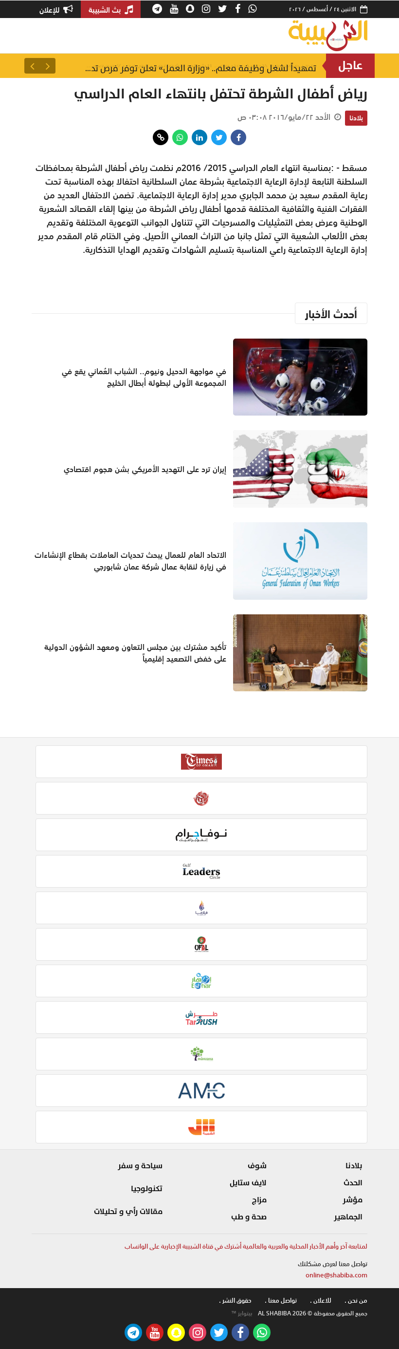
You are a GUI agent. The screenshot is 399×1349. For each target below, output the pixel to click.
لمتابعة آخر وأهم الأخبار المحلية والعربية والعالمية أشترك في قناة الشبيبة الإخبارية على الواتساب (246, 1246)
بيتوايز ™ (242, 1313)
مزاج (259, 1200)
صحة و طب (249, 1217)
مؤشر (353, 1200)
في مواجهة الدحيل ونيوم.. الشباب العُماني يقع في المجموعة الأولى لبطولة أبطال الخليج (200, 65)
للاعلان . (320, 1300)
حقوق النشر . (235, 1300)
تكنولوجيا (147, 1188)
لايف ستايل (248, 1183)
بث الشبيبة (106, 9)
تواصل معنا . (281, 1300)
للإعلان (50, 9)
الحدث (353, 1183)
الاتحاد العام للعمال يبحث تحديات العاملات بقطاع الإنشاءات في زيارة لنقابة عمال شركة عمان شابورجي (130, 560)
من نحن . (356, 1300)
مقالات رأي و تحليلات (128, 1211)
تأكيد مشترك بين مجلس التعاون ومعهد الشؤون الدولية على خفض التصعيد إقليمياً (135, 652)
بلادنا (356, 118)
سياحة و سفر (140, 1165)
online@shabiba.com (336, 1275)
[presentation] (47, 66)
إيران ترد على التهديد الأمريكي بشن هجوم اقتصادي (145, 469)
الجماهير (348, 1217)
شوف (257, 1165)
